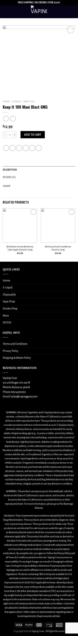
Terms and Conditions (15, 343)
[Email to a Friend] (26, 148)
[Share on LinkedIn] (39, 148)
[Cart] (73, 12)
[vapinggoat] (39, 11)
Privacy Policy (10, 350)
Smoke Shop (10, 308)
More (6, 315)
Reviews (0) (9, 177)
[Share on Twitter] (19, 148)
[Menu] (5, 11)
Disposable (9, 294)
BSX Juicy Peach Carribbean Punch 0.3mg (58, 248)
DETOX (7, 322)
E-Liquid (16, 101)
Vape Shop (9, 301)
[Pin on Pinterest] (32, 148)
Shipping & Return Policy (17, 357)
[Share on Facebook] (13, 148)
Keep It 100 (29, 101)
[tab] (39, 169)
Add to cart (32, 134)
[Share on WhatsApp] (6, 148)
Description (10, 169)
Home (6, 101)
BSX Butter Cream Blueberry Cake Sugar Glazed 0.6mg (20, 248)
